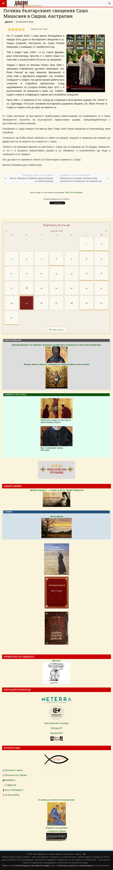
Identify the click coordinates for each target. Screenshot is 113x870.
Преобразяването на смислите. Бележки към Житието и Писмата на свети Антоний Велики (56, 345)
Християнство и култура (56, 723)
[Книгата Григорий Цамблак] (56, 628)
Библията (10, 780)
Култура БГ (56, 728)
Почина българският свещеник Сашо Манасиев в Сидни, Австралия (45, 13)
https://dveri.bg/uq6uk (74, 192)
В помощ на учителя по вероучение (56, 800)
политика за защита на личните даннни (76, 865)
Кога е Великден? (14, 790)
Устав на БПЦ (12, 795)
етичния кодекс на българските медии (32, 865)
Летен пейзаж (56, 516)
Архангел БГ (56, 733)
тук (84, 854)
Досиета (57, 661)
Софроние (10, 785)
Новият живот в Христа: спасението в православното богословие (56, 364)
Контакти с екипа (14, 770)
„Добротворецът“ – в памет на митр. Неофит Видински (56, 490)
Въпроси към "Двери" (16, 775)
